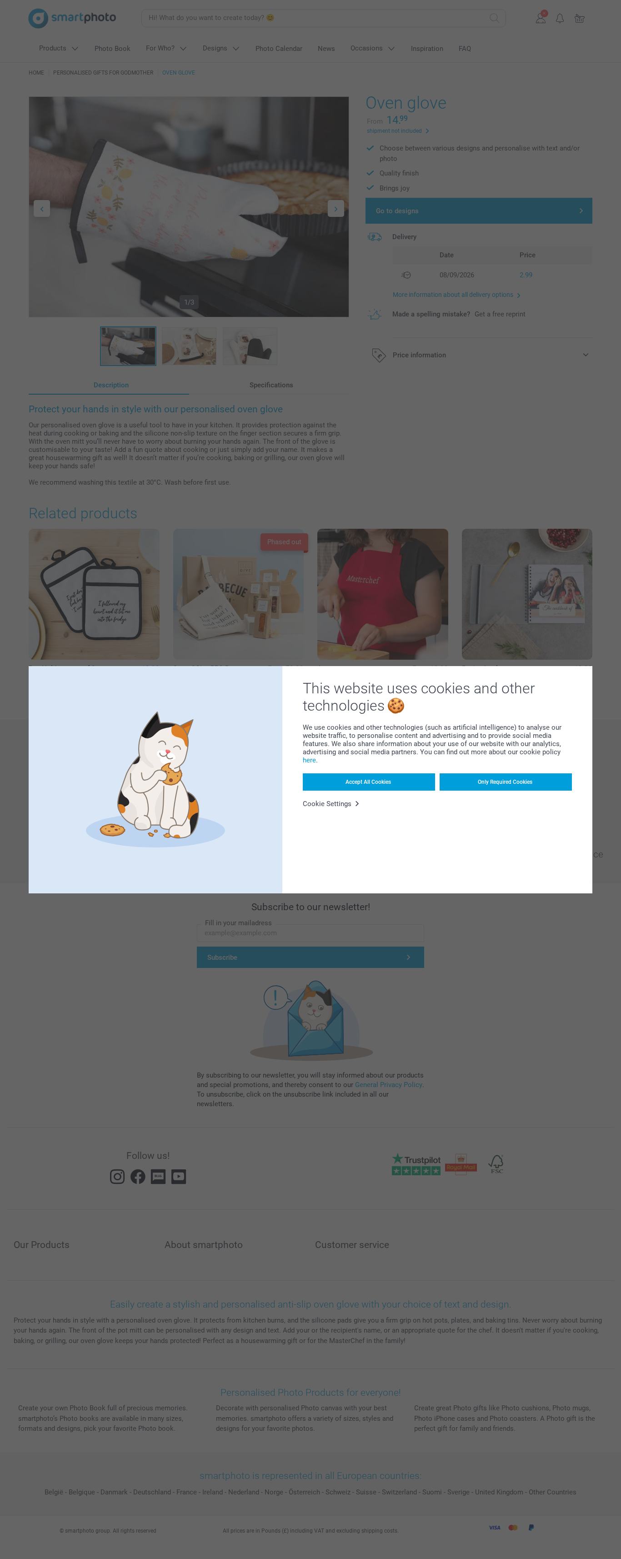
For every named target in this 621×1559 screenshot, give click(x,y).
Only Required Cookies (505, 782)
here (309, 760)
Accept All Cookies (368, 782)
